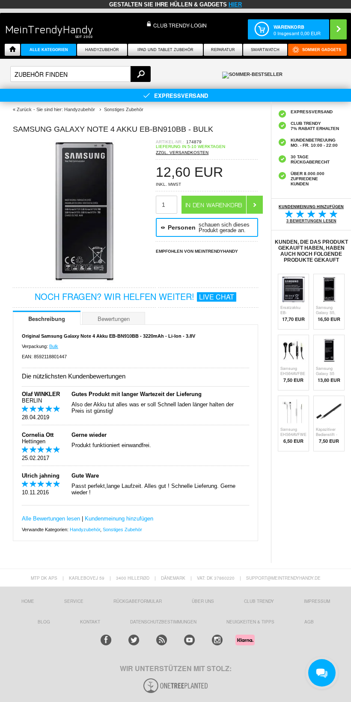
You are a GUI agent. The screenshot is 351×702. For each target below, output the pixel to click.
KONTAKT (90, 622)
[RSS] (161, 640)
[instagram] (217, 640)
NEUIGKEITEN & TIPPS (250, 622)
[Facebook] (106, 640)
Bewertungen (114, 319)
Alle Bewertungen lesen (51, 518)
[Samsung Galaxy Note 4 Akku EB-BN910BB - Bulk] (84, 280)
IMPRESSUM (317, 601)
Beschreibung (46, 319)
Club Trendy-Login (180, 25)
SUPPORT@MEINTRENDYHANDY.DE (283, 578)
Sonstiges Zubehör (122, 529)
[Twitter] (133, 640)
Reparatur (223, 50)
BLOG (44, 622)
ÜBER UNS (203, 601)
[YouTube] (189, 640)
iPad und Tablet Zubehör (165, 50)
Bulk (53, 346)
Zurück (24, 109)
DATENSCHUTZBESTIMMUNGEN (163, 622)
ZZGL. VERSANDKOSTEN (182, 152)
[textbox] (80, 74)
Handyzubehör (102, 50)
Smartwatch (265, 50)
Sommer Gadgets (321, 50)
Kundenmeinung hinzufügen (119, 518)
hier (235, 4)
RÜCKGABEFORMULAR (137, 601)
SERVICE (73, 601)
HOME (27, 601)
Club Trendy (259, 601)
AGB (309, 622)
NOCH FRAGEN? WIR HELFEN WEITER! (134, 296)
